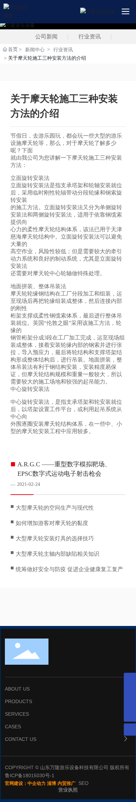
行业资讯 (89, 36)
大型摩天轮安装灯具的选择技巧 (55, 538)
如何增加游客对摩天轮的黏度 (52, 523)
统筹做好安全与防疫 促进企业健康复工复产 (69, 569)
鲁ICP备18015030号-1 (29, 775)
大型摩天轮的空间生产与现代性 (55, 508)
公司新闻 (46, 36)
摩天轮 (80, 158)
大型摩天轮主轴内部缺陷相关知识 (57, 554)
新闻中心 (35, 49)
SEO (83, 783)
